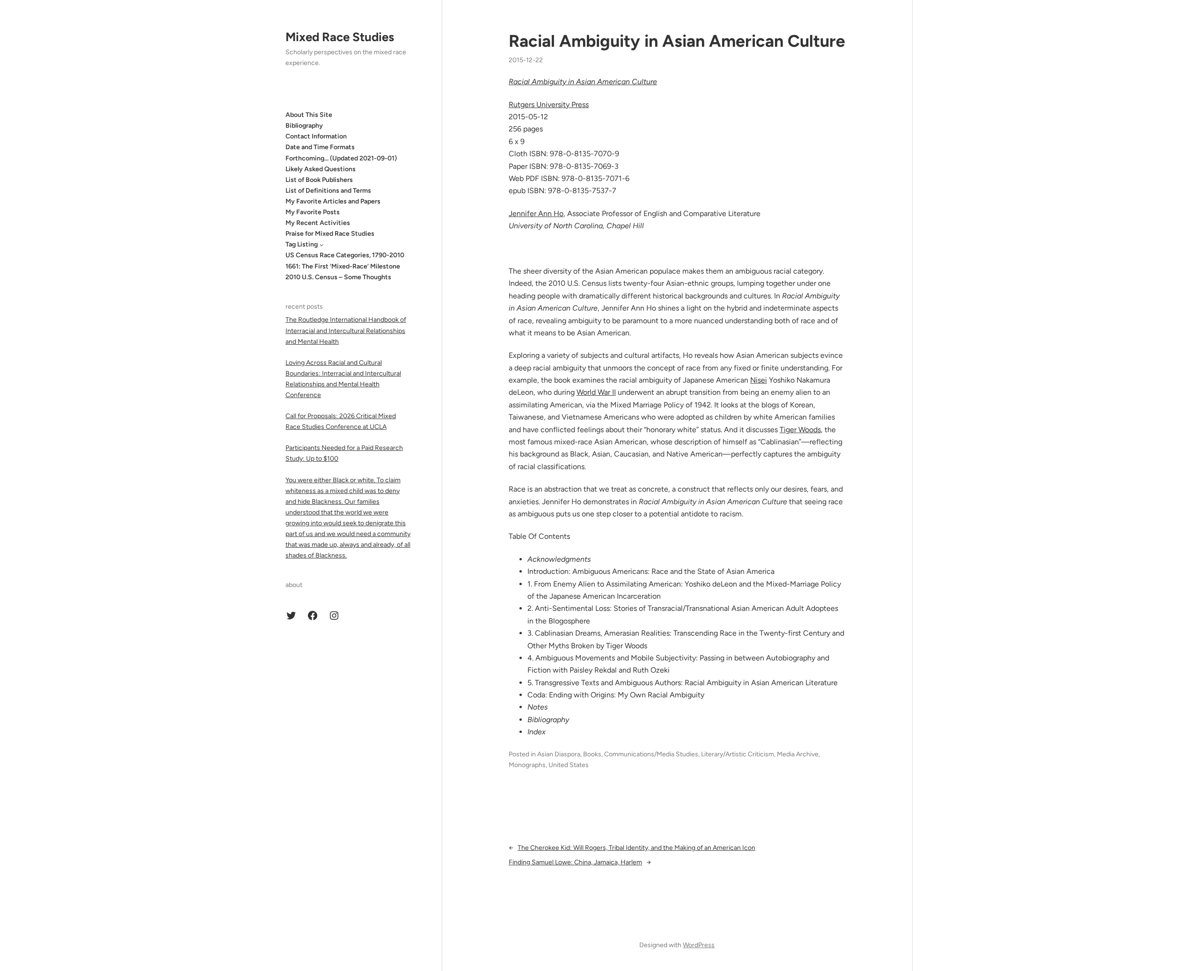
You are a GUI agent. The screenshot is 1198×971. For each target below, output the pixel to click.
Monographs (527, 765)
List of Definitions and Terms (328, 191)
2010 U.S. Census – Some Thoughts (338, 277)
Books (592, 754)
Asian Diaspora (558, 754)
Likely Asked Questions (320, 169)
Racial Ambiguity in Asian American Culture (677, 41)
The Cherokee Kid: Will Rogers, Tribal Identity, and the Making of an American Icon (636, 848)
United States (568, 765)
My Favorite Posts (312, 212)
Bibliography (304, 126)
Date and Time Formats (320, 147)
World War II (596, 392)
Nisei (758, 380)
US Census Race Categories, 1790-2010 (344, 255)
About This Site (308, 115)
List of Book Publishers (319, 180)
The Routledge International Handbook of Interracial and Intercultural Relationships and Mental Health (345, 330)
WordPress (699, 945)
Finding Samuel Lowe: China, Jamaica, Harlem (575, 862)
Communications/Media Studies (651, 754)
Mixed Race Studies (339, 36)
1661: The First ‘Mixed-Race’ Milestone (342, 266)
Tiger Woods (800, 429)
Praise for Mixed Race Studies (329, 234)
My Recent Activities (317, 223)
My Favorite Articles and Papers (332, 201)
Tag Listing (301, 244)
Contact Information (316, 136)
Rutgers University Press (549, 104)
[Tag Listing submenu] (321, 244)
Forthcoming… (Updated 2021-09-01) (341, 158)
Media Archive (797, 754)
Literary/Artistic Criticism (737, 754)
